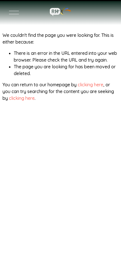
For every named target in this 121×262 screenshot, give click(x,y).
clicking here (90, 84)
